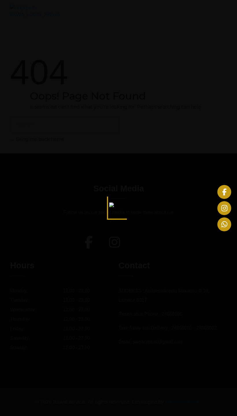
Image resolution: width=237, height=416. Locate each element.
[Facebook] (224, 192)
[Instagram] (224, 208)
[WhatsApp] (224, 224)
